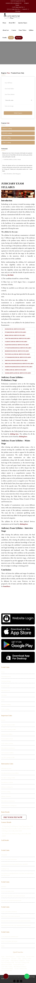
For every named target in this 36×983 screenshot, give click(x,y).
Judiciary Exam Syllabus (6, 734)
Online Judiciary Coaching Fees (8, 805)
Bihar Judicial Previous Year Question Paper (15, 921)
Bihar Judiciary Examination (8, 748)
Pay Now (18, 38)
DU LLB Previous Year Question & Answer (14, 864)
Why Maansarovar (5, 690)
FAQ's (2, 946)
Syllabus (31, 30)
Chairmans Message (6, 681)
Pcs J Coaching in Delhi (9, 859)
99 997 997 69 (14, 1)
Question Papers (22, 23)
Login (11, 37)
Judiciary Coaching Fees (7, 787)
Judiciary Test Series (6, 796)
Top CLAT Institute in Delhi (8, 725)
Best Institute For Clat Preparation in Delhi (16, 925)
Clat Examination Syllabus (7, 752)
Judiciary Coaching (7, 128)
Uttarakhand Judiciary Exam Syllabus (10, 773)
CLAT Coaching (7, 138)
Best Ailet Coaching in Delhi (8, 777)
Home (4, 23)
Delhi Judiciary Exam (6, 768)
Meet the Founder (5, 686)
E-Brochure (17, 11)
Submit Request (18, 113)
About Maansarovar (6, 676)
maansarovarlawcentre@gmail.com (13, 3)
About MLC (12, 23)
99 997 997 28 (21, 1)
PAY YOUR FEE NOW (14, 817)
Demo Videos (22, 30)
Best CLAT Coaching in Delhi (8, 729)
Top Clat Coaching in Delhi (7, 757)
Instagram (26, 3)
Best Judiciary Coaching (7, 782)
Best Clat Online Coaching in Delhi (13, 896)
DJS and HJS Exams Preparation (11, 900)
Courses (13, 30)
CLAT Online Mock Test (17, 7)
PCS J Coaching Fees (7, 891)
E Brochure (4, 695)
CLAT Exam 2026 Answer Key (9, 936)
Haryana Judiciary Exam (7, 738)
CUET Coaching (7, 142)
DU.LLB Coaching (7, 133)
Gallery (3, 700)
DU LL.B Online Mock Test (13, 9)
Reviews (3, 720)
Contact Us (24, 9)
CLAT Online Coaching (7, 743)
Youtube (17, 5)
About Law (6, 30)
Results (5, 37)
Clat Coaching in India (9, 911)
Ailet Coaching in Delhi (9, 941)
